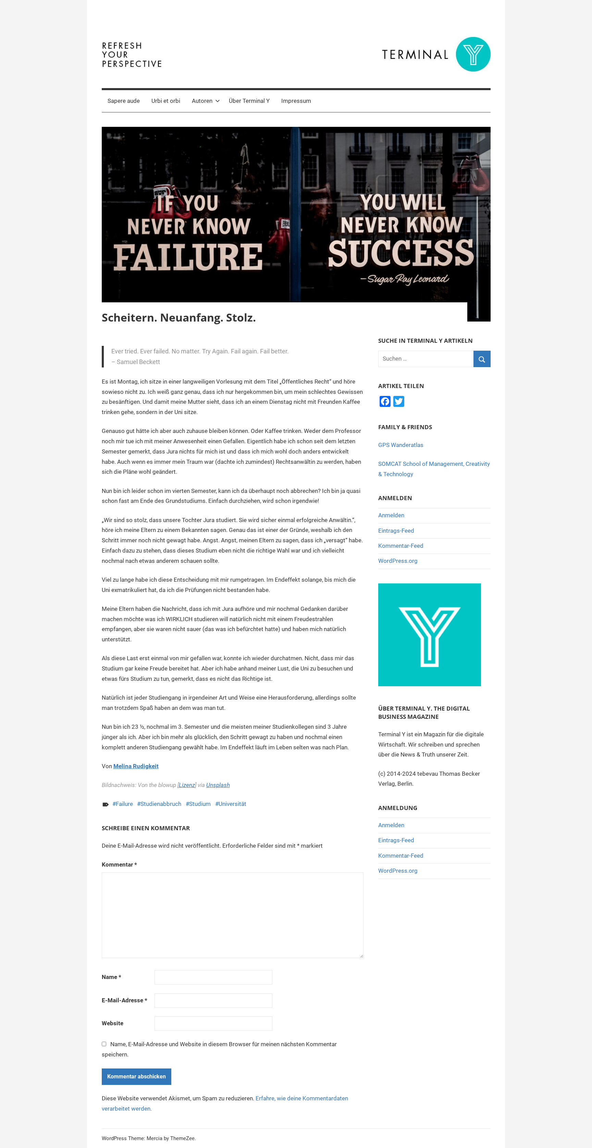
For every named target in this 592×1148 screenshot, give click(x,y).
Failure (124, 803)
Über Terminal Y (249, 100)
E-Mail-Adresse (124, 1000)
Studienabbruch (160, 803)
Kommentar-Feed (400, 545)
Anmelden (391, 515)
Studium (200, 803)
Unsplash (218, 785)
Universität (232, 803)
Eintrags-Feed (396, 530)
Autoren (202, 100)
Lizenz (187, 785)
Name (111, 977)
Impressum (296, 100)
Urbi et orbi (165, 100)
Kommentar (119, 864)
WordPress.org (398, 560)
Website (112, 1023)
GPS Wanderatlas (400, 445)
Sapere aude (124, 100)
